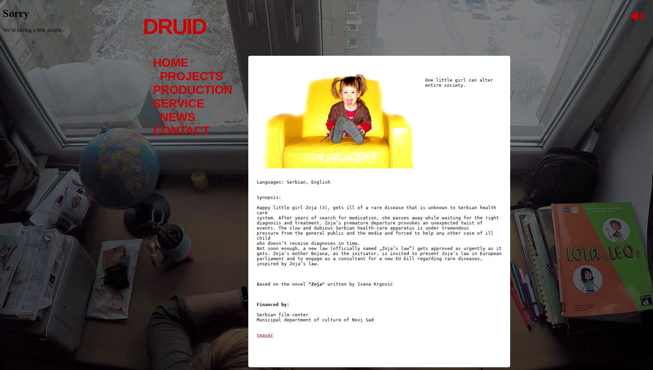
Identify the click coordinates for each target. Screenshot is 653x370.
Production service (192, 96)
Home (170, 62)
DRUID (174, 26)
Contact (181, 130)
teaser (265, 335)
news (177, 116)
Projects (191, 76)
